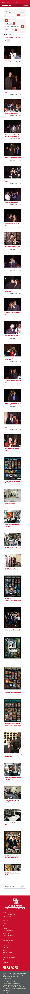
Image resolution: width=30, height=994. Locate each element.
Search (5, 950)
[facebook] (4, 967)
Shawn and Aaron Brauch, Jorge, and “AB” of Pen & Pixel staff (13, 135)
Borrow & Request (8, 952)
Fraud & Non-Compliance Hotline (11, 980)
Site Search (6, 945)
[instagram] (12, 967)
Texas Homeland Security (9, 976)
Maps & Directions (8, 940)
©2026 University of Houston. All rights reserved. (14, 973)
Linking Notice (6, 982)
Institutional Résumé (8, 985)
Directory (5, 928)
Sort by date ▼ (8, 37)
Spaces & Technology (9, 957)
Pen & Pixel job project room (12, 569)
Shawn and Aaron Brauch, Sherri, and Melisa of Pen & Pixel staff (13, 158)
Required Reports (18, 985)
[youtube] (16, 967)
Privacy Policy (6, 921)
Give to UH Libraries (8, 935)
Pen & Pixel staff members (11, 114)
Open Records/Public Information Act (12, 983)
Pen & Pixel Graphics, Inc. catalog (13, 660)
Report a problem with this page (11, 975)
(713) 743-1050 (7, 917)
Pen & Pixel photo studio (11, 504)
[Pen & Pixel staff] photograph (12, 630)
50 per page (18, 37)
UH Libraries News (8, 943)
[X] (8, 967)
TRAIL (17, 976)
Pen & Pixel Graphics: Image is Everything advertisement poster (13, 482)
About (4, 960)
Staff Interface (7, 962)
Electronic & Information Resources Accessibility (14, 987)
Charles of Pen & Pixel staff (11, 60)
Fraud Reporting (7, 978)
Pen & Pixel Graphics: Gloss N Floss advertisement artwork (12, 856)
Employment (6, 926)
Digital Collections (6, 6)
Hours (4, 923)
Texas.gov (21, 975)
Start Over (22, 12)
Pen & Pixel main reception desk (13, 548)
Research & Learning (8, 955)
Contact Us (6, 933)
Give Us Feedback (8, 931)
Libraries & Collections (9, 938)
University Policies (7, 992)
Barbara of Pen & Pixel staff (11, 269)
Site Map (5, 948)
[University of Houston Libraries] (15, 903)
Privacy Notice (14, 982)
